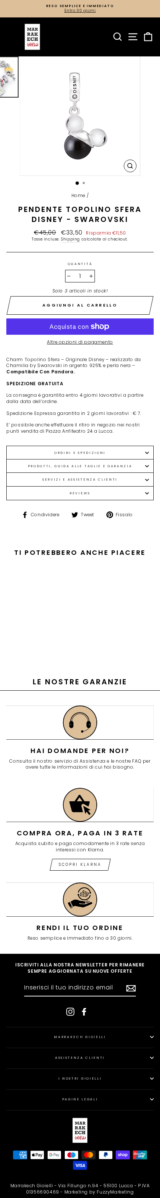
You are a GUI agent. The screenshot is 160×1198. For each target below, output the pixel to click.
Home (78, 196)
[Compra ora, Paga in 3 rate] (80, 805)
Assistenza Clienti (80, 1057)
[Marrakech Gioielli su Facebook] (84, 1012)
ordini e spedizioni (80, 453)
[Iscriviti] (131, 988)
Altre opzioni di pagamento (80, 342)
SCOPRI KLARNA (80, 864)
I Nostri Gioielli (80, 1078)
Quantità (80, 264)
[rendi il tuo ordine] (80, 900)
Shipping (70, 239)
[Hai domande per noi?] (80, 723)
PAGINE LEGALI (80, 1099)
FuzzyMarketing (115, 1192)
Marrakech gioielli (80, 1037)
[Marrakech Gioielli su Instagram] (70, 1012)
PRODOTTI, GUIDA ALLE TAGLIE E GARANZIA (80, 466)
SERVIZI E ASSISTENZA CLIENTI (80, 479)
